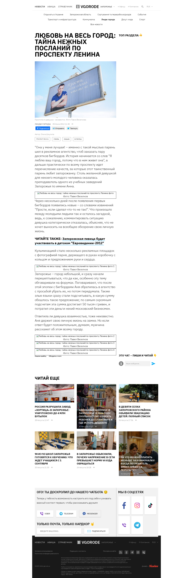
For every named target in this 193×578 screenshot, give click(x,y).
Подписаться (98, 531)
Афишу (122, 6)
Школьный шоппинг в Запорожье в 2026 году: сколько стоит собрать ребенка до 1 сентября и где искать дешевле (96, 416)
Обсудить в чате (55, 356)
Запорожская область (80, 14)
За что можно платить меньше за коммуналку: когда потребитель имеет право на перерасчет (138, 464)
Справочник (65, 7)
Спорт (142, 19)
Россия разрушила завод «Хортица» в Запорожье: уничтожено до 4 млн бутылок (53, 411)
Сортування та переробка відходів (114, 14)
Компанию (134, 6)
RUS (148, 6)
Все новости (96, 24)
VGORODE (91, 542)
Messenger (92, 513)
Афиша (51, 7)
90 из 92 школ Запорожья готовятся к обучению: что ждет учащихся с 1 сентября (54, 458)
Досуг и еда (127, 19)
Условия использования (44, 551)
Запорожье (107, 542)
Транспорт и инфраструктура (62, 19)
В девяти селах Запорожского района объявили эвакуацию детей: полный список (135, 411)
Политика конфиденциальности (47, 553)
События (142, 14)
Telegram (68, 513)
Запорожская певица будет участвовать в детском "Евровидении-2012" (70, 241)
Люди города (108, 19)
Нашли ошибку (40, 356)
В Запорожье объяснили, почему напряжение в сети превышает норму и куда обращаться (96, 458)
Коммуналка (89, 19)
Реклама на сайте (109, 551)
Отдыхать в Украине (53, 14)
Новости (40, 7)
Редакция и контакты (78, 551)
